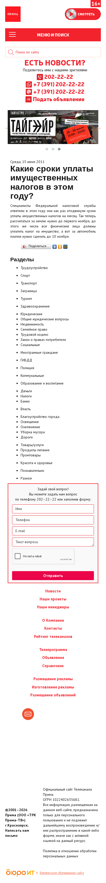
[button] (47, 149)
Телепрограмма (53, 649)
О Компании (53, 620)
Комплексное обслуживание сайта (62, 872)
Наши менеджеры (53, 606)
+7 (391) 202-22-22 (58, 84)
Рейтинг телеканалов (53, 636)
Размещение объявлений (53, 695)
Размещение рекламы (53, 678)
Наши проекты (53, 599)
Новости (53, 591)
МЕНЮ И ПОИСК (53, 34)
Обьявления (53, 657)
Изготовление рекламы (53, 687)
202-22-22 (58, 76)
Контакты (53, 628)
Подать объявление (58, 99)
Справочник (53, 665)
